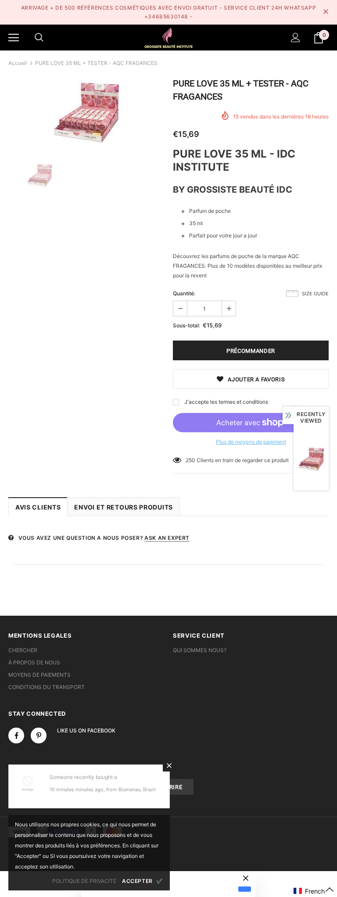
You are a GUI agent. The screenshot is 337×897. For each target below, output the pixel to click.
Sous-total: (186, 325)
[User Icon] (295, 37)
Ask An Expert (167, 538)
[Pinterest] (39, 735)
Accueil (17, 63)
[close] (325, 12)
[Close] (169, 765)
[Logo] (168, 37)
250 (190, 460)
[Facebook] (16, 735)
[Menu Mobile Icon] (13, 37)
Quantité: (184, 293)
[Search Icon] (39, 37)
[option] (86, 112)
